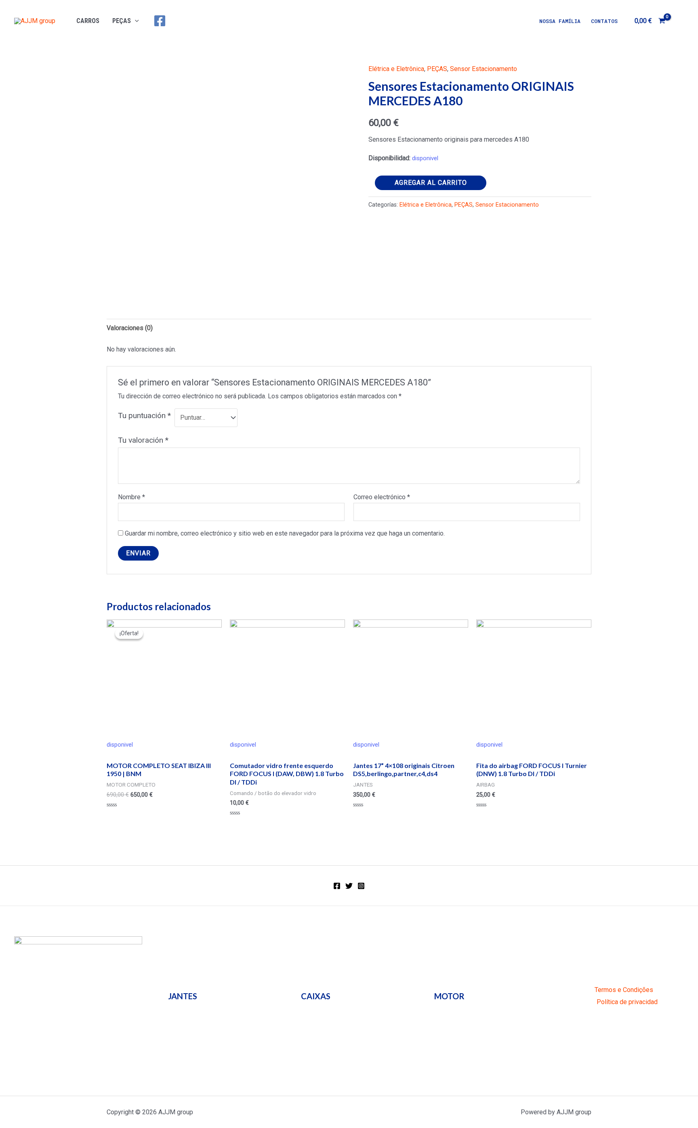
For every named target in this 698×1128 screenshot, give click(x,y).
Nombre (131, 497)
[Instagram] (361, 885)
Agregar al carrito (431, 182)
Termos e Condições (624, 990)
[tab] (130, 328)
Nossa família (559, 21)
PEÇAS (121, 21)
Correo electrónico (381, 497)
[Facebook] (159, 21)
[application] (135, 21)
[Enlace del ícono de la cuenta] (680, 21)
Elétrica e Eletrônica (396, 69)
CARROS (87, 21)
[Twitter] (349, 885)
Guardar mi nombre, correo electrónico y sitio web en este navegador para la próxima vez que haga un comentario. (285, 533)
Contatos (604, 21)
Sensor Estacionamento (483, 69)
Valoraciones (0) (130, 328)
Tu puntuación (144, 415)
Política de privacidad (627, 1002)
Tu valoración (143, 440)
